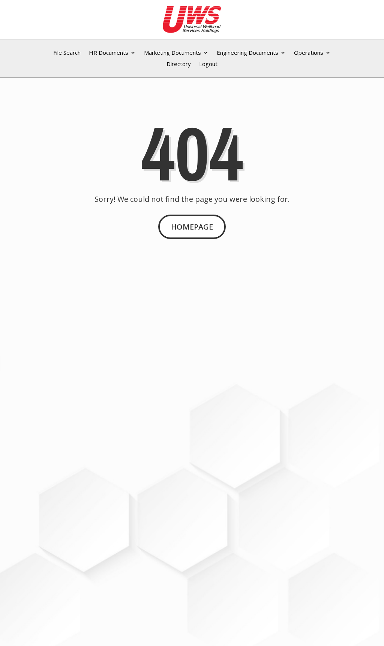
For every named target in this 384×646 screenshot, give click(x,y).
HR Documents (108, 53)
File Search (67, 53)
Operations (308, 53)
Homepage (192, 227)
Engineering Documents (247, 53)
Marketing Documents (172, 53)
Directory (178, 64)
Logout (208, 64)
